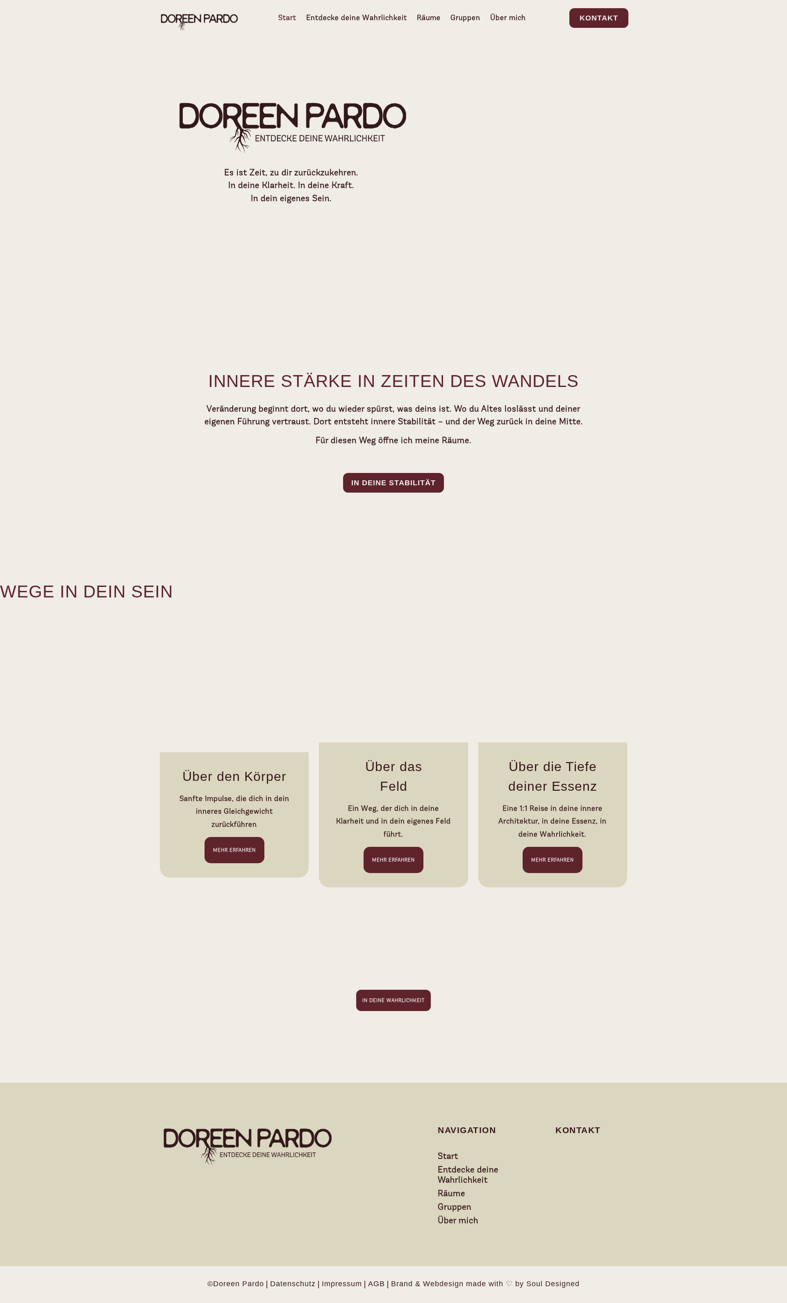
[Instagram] (588, 1156)
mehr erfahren (234, 850)
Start (287, 17)
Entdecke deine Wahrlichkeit (356, 17)
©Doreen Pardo (235, 1284)
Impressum (342, 1284)
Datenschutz (293, 1284)
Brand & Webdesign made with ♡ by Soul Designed (485, 1284)
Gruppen (465, 17)
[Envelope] (568, 1156)
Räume (429, 17)
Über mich (508, 17)
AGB (376, 1284)
